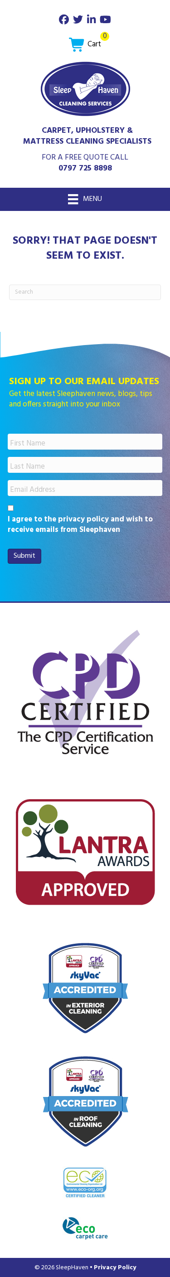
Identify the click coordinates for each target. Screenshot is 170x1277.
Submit (24, 556)
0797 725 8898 (85, 168)
